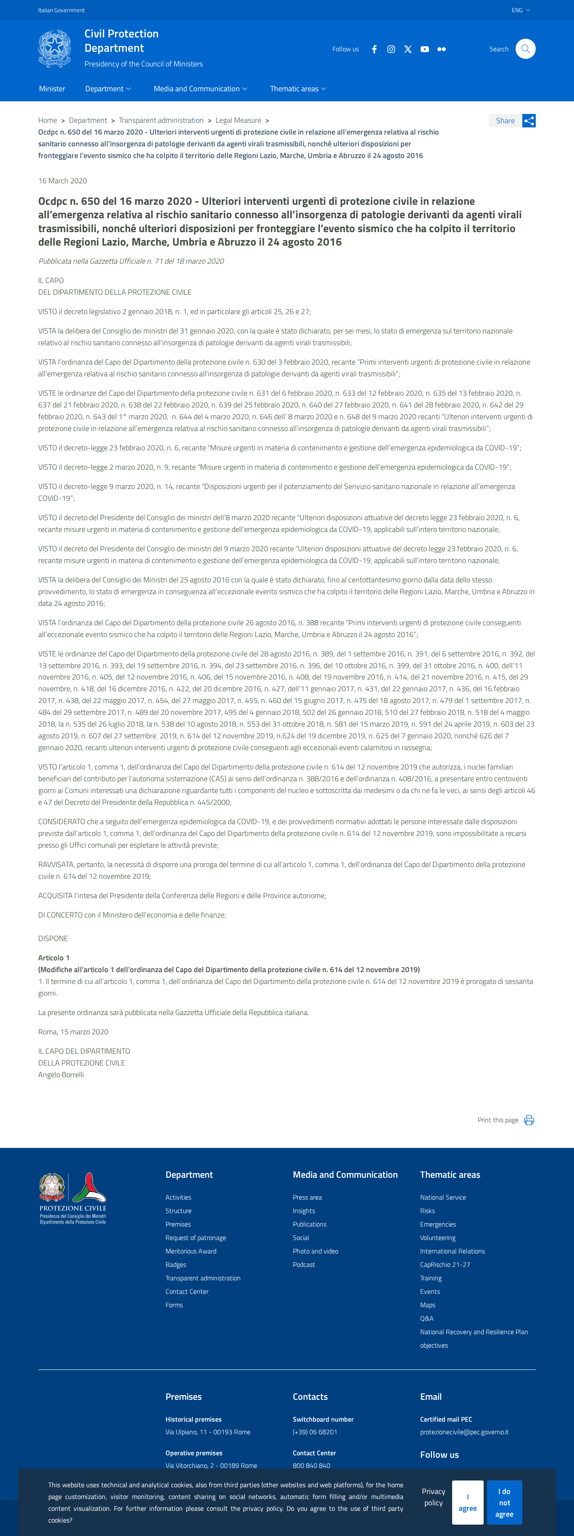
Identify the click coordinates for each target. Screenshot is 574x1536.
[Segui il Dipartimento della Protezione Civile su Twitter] (404, 48)
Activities (178, 1197)
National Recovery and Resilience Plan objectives (474, 1338)
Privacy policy (433, 1497)
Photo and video (315, 1251)
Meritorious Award (191, 1251)
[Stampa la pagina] (529, 1120)
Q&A (427, 1318)
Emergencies (438, 1224)
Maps (427, 1305)
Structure (179, 1211)
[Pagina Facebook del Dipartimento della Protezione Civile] (371, 48)
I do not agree (504, 1503)
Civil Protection (121, 40)
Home (47, 120)
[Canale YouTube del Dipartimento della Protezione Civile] (421, 48)
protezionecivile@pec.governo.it (464, 1432)
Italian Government (61, 9)
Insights (304, 1211)
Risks (427, 1211)
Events (430, 1291)
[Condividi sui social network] (529, 120)
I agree (468, 1502)
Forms (174, 1305)
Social (301, 1237)
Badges (176, 1264)
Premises (178, 1224)
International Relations (452, 1251)
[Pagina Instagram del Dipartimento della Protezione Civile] (387, 48)
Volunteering (438, 1237)
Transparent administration (161, 120)
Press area (307, 1197)
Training (431, 1278)
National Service (443, 1197)
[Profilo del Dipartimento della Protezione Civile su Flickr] (438, 48)
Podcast (304, 1264)
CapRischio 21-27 (445, 1264)
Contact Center (187, 1291)
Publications (309, 1224)
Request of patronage (196, 1237)
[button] (526, 49)
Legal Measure (238, 120)
